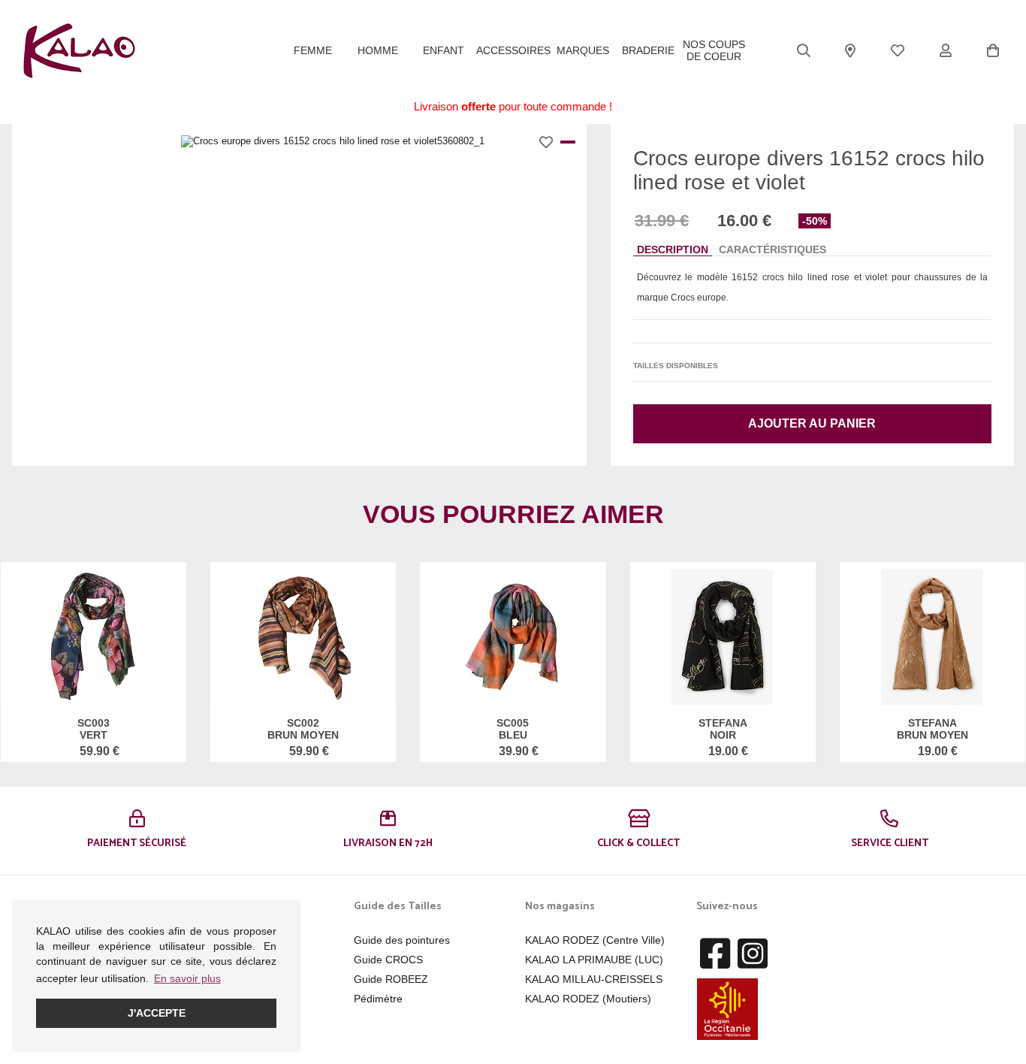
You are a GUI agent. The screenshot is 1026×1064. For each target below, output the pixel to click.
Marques (583, 50)
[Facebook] (715, 954)
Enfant (443, 50)
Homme (378, 50)
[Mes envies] (897, 50)
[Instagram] (752, 954)
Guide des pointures (402, 940)
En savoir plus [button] (187, 978)
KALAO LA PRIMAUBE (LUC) (594, 960)
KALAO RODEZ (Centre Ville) (595, 940)
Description (672, 249)
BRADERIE (648, 50)
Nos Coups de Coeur (714, 50)
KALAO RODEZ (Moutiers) (588, 999)
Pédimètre (378, 999)
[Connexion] (946, 50)
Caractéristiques (772, 249)
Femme (313, 50)
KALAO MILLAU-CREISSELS (593, 979)
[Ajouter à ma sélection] (549, 142)
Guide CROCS (388, 960)
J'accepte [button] (157, 1013)
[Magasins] (850, 50)
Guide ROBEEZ (391, 979)
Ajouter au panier (812, 423)
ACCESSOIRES (513, 50)
